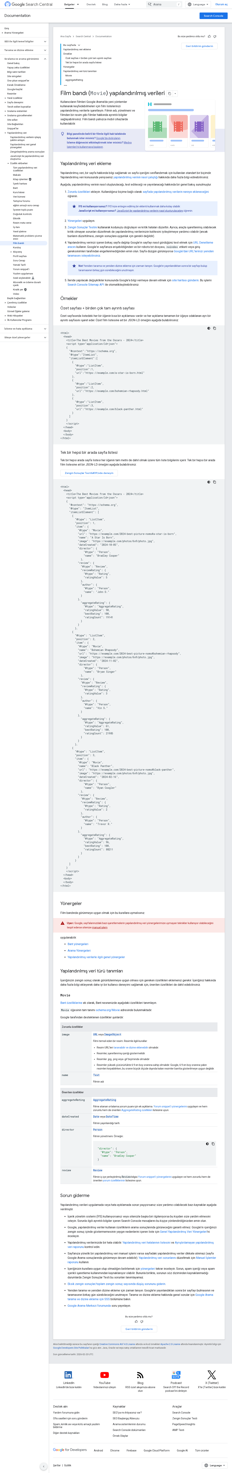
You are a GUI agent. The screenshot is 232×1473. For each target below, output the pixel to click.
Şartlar (57, 1465)
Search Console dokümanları (129, 1430)
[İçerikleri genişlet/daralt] (79, 45)
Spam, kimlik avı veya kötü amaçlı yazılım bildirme (76, 1426)
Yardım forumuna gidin (66, 1412)
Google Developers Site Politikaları (71, 1347)
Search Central (39, 4)
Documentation (17, 15)
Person (97, 1129)
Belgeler (69, 4)
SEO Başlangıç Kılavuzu (126, 1418)
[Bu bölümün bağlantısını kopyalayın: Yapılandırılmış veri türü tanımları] (126, 971)
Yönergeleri (75, 221)
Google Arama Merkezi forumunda (89, 1305)
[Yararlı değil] (215, 36)
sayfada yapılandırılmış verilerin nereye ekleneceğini (176, 192)
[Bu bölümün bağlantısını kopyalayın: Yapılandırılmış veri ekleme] (116, 164)
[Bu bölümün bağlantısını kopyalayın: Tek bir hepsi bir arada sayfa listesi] (121, 453)
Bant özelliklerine (71, 1003)
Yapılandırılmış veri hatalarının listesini (146, 1242)
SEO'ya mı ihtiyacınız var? (127, 1412)
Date (96, 1116)
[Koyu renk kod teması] (209, 328)
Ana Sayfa (65, 36)
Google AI (182, 1450)
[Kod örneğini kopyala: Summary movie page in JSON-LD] (215, 328)
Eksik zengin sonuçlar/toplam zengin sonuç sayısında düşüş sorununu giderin (116, 1284)
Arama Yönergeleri (79, 950)
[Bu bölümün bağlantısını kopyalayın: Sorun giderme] (93, 1196)
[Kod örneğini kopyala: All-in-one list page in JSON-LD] (215, 482)
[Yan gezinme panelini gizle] (43, 1466)
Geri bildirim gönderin (199, 46)
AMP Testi (178, 1430)
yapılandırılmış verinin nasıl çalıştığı (135, 177)
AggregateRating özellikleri (136, 1110)
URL (95, 1034)
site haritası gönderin (185, 280)
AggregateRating (104, 1100)
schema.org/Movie (108, 1010)
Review (97, 1170)
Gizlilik (67, 1465)
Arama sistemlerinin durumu (129, 1424)
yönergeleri (148, 1268)
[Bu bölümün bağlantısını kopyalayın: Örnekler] (82, 299)
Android (98, 1450)
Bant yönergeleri (78, 944)
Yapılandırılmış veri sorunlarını (157, 1258)
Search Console (213, 15)
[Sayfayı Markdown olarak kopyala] (169, 93)
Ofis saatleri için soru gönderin (70, 1418)
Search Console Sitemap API (86, 284)
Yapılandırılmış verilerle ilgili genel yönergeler (96, 957)
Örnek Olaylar (120, 1435)
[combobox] (164, 4)
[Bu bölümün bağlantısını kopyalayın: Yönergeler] (85, 904)
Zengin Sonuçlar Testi (184, 1418)
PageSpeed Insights (183, 1424)
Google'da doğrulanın (108, 138)
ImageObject (112, 1034)
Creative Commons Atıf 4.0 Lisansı (117, 1344)
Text (96, 1075)
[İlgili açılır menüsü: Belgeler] (79, 4)
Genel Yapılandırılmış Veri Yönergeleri (183, 1231)
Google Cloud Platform (157, 1450)
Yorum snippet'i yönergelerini (170, 1106)
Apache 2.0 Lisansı (170, 1344)
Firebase (131, 1450)
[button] (23, 33)
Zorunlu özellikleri (79, 192)
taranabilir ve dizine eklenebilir (131, 1047)
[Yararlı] (209, 36)
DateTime (112, 1116)
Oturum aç (221, 4)
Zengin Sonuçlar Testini (82, 227)
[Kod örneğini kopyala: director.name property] (213, 1144)
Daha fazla (120, 4)
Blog (105, 4)
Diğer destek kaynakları (66, 1432)
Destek (91, 4)
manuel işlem (99, 927)
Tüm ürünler (202, 1450)
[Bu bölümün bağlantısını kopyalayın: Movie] (74, 995)
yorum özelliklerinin (114, 1180)
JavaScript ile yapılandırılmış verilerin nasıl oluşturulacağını (150, 210)
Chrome (114, 1450)
